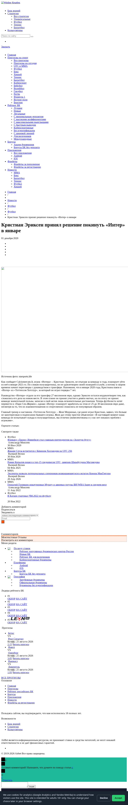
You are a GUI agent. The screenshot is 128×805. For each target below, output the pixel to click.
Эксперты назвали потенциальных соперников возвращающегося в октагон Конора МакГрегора (59, 473)
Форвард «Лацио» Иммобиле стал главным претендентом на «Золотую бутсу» (49, 439)
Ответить (7, 780)
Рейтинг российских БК (20, 691)
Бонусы (11, 141)
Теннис (18, 24)
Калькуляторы (15, 30)
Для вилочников (22, 136)
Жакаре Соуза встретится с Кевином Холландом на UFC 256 (39, 451)
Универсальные (22, 19)
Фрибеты (12, 161)
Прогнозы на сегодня (25, 63)
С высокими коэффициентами (30, 119)
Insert (31, 787)
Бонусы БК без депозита (27, 147)
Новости (12, 169)
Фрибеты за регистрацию (27, 167)
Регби (17, 94)
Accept (118, 797)
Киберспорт (20, 83)
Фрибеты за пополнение (27, 164)
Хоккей (18, 74)
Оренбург (13, 652)
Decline (104, 797)
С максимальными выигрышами (31, 122)
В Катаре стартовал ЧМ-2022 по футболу (29, 496)
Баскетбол (19, 27)
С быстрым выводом (25, 125)
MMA (17, 172)
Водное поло (20, 99)
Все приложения (23, 153)
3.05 (9, 658)
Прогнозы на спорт (17, 57)
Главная (11, 54)
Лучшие (18, 108)
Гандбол (18, 91)
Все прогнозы (21, 60)
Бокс (16, 71)
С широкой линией (24, 133)
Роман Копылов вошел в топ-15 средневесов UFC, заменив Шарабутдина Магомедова (53, 462)
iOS (16, 158)
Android (18, 155)
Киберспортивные (23, 127)
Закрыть (5, 46)
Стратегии (13, 13)
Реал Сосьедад (15, 638)
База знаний (13, 10)
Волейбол (19, 88)
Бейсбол (18, 85)
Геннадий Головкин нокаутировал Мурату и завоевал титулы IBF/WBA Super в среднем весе (57, 484)
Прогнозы (12, 688)
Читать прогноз (20, 644)
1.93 (9, 672)
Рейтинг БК (13, 105)
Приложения (14, 150)
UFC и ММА (21, 66)
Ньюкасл (13, 661)
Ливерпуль (14, 667)
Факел (11, 647)
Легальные (19, 113)
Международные (23, 139)
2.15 (9, 644)
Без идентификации (24, 130)
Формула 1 (19, 97)
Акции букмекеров (24, 144)
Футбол (18, 22)
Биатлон (18, 102)
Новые (17, 111)
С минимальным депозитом (28, 116)
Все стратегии (21, 16)
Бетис (11, 633)
